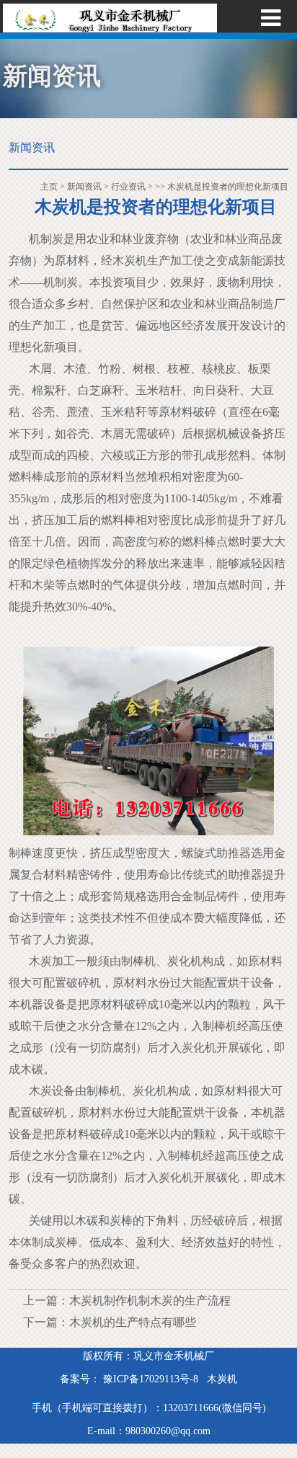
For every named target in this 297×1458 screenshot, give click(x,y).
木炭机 (222, 1379)
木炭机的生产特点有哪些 (132, 1322)
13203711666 (190, 1408)
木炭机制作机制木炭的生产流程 (150, 1300)
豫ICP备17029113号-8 (149, 1379)
